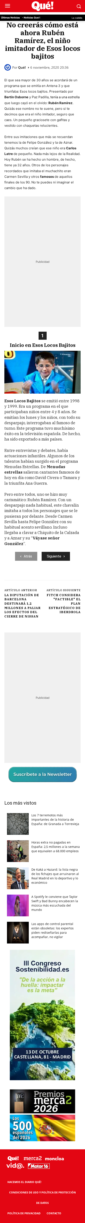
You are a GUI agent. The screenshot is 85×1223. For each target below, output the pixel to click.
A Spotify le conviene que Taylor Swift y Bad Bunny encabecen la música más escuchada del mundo (54, 903)
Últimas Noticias (10, 17)
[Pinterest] (42, 575)
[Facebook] (22, 575)
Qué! (22, 67)
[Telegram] (62, 575)
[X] (32, 575)
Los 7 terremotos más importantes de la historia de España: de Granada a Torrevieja (55, 819)
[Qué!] (8, 67)
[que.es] (42, 6)
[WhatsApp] (52, 575)
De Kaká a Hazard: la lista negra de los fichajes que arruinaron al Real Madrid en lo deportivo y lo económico (55, 876)
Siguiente (54, 556)
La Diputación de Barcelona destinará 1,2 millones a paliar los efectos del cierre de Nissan (22, 605)
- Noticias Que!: (31, 17)
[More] (72, 575)
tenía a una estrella (65, 97)
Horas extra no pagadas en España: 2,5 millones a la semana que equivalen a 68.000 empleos (55, 846)
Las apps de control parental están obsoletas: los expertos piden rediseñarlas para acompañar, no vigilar (52, 930)
